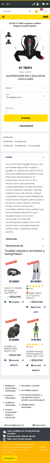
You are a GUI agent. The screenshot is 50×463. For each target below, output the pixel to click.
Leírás (9, 157)
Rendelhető (25, 126)
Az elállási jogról (29, 390)
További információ (44, 448)
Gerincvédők (34, 146)
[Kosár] (43, 4)
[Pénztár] (47, 4)
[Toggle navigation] (3, 17)
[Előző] (15, 47)
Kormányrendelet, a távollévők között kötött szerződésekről (33, 397)
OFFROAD (8, 137)
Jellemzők (11, 239)
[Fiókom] (38, 4)
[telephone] (34, 4)
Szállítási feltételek (10, 403)
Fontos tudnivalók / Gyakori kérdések (11, 414)
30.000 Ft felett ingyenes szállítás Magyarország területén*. (25, 24)
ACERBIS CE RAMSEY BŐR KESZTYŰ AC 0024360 (10, 350)
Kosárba (25, 118)
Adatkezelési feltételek (28, 405)
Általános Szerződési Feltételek (11, 388)
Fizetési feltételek (10, 396)
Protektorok (20, 141)
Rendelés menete (30, 385)
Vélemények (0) (14, 246)
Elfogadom (9, 458)
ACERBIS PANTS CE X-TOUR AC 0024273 (33, 295)
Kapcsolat (40, 425)
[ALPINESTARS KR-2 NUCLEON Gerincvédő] (8, 35)
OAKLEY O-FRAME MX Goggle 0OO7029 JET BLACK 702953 (13, 291)
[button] (25, 88)
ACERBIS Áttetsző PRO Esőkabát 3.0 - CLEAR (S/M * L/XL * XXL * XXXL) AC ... (35, 355)
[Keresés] (29, 11)
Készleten (14, 297)
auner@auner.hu (15, 425)
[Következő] (43, 47)
